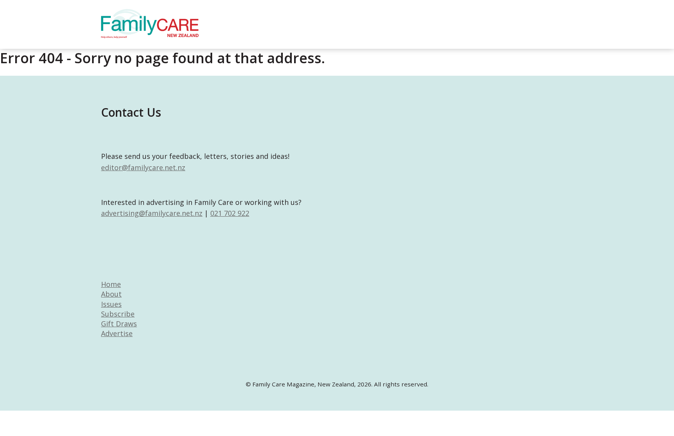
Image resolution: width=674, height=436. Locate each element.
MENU (579, 13)
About (111, 294)
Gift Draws (119, 323)
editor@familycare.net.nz (143, 167)
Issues (111, 304)
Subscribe (118, 314)
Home (111, 284)
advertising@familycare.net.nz (151, 213)
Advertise (117, 333)
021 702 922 (229, 213)
